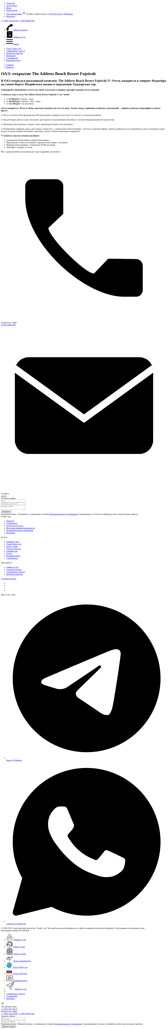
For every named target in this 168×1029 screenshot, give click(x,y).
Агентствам (11, 5)
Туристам (10, 3)
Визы (8, 8)
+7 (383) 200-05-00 (26, 21)
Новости (10, 521)
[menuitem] (86, 3)
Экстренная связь (14, 14)
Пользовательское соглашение (19, 530)
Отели (9, 553)
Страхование (12, 58)
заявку (4, 496)
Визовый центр (13, 60)
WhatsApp (68, 14)
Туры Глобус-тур (13, 48)
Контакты (10, 16)
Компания (10, 56)
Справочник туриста (15, 51)
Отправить (6, 512)
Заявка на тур (12, 567)
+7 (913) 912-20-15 (55, 14)
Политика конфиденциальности (20, 528)
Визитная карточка (14, 526)
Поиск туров (12, 546)
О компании (11, 523)
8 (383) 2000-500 (8, 325)
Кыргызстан (11, 10)
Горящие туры (12, 542)
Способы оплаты (14, 569)
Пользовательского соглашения (63, 514)
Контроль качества (14, 53)
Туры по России (13, 549)
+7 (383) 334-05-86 (9, 21)
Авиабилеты (12, 551)
